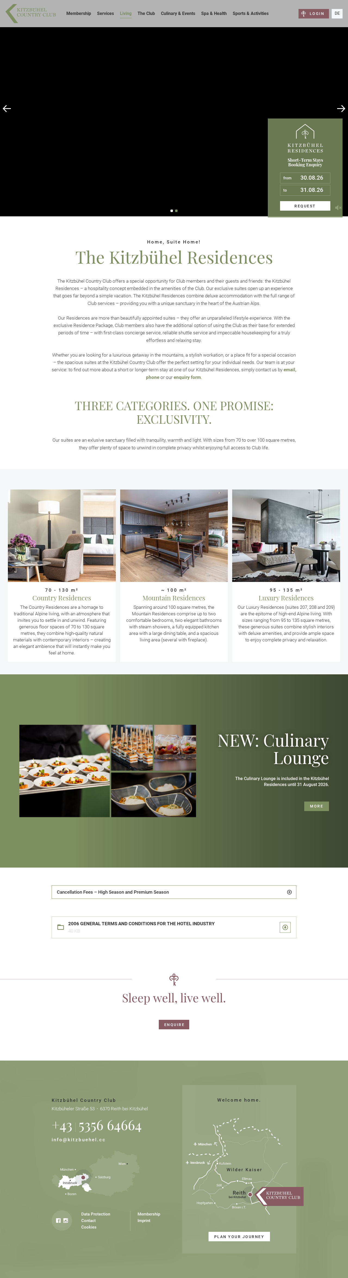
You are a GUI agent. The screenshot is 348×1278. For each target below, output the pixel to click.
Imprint (144, 1220)
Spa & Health (214, 13)
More (316, 806)
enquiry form (187, 377)
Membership (78, 13)
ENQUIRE (174, 1025)
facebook (58, 1220)
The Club (146, 13)
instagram (65, 1220)
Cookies (89, 1227)
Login (317, 13)
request (305, 206)
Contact (88, 1220)
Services (105, 13)
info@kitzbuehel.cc (79, 1139)
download (285, 927)
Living (126, 13)
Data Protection (95, 1214)
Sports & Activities (251, 13)
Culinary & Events (178, 13)
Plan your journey (239, 1237)
